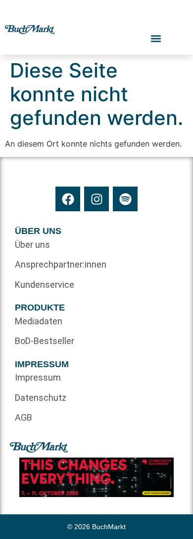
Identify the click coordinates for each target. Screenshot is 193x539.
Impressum (38, 377)
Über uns (32, 244)
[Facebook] (67, 199)
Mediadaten (38, 321)
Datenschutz (40, 397)
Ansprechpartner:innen (55, 264)
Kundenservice (44, 284)
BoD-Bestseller (44, 341)
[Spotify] (125, 199)
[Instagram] (96, 199)
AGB (23, 417)
